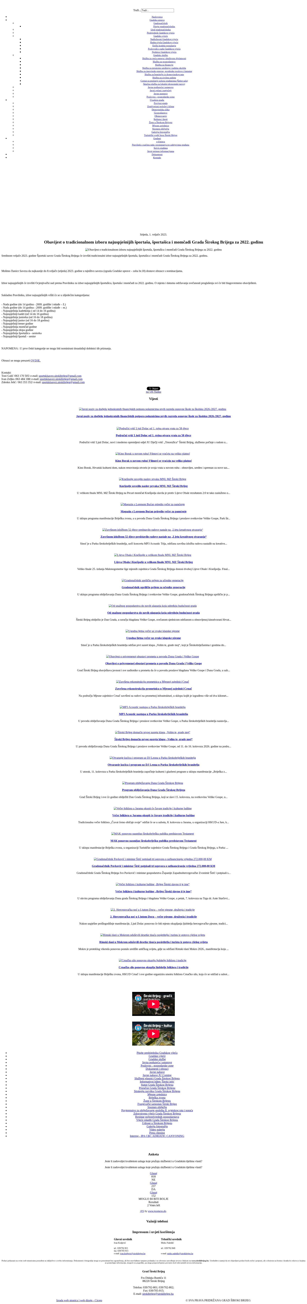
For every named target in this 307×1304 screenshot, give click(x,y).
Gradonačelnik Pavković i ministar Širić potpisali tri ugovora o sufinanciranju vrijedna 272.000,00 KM (153, 865)
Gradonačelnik (161, 23)
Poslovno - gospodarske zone (161, 96)
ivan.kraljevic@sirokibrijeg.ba (132, 1253)
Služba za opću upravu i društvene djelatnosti (164, 58)
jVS (142, 1211)
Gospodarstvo (160, 112)
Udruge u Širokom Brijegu (157, 1123)
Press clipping (157, 1132)
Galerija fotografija (161, 132)
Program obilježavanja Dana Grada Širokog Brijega (153, 789)
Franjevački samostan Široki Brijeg (157, 1103)
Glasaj (153, 1173)
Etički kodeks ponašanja (164, 45)
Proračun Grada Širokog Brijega (157, 1087)
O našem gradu (157, 100)
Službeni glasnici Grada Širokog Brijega (157, 1078)
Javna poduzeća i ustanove (161, 87)
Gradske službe (160, 55)
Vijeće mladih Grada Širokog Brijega (157, 1119)
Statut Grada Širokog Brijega (157, 1084)
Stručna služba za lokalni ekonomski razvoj (164, 84)
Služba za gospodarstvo (164, 61)
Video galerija (157, 1129)
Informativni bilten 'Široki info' (157, 1081)
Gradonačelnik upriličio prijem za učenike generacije (153, 587)
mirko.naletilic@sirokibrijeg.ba (180, 1253)
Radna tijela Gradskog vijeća (164, 42)
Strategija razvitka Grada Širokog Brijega (157, 1091)
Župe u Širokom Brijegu (160, 122)
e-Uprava (160, 141)
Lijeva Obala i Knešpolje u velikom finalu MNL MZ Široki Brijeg (153, 562)
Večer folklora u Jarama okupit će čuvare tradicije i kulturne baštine (153, 815)
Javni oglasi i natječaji (160, 90)
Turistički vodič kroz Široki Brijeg (160, 135)
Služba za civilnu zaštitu (164, 77)
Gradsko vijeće (161, 36)
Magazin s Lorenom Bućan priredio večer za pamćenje (154, 511)
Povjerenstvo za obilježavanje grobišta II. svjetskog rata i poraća (157, 1110)
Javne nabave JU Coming (157, 1075)
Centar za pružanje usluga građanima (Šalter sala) (164, 80)
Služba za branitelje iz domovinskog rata (164, 74)
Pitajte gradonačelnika (164, 26)
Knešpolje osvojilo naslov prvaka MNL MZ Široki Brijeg (153, 486)
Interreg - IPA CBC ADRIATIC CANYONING (157, 1135)
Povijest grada (161, 103)
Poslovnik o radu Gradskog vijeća (164, 48)
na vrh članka (153, 391)
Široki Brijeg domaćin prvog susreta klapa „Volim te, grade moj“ (153, 739)
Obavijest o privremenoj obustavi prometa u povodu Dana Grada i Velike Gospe (153, 663)
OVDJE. (36, 360)
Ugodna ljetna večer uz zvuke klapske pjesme (153, 637)
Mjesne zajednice (160, 125)
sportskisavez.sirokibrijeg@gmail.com (60, 375)
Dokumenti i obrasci (157, 1068)
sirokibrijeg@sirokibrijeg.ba (158, 1293)
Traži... (137, 10)
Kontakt (157, 157)
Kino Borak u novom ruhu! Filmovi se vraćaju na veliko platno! (153, 460)
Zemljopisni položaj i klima (160, 106)
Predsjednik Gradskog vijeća (160, 32)
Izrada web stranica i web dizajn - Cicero (79, 1300)
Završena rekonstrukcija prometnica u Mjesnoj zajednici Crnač (153, 688)
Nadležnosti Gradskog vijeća (164, 39)
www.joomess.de (157, 1211)
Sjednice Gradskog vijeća (164, 52)
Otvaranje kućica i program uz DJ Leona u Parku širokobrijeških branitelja (153, 764)
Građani (157, 138)
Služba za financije (164, 64)
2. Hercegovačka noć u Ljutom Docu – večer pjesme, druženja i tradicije (153, 916)
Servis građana (161, 148)
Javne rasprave (161, 93)
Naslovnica (157, 16)
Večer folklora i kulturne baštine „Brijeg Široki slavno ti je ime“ (153, 891)
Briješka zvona (157, 1097)
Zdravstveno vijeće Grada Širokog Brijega (157, 1113)
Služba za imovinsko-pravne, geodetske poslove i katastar (164, 71)
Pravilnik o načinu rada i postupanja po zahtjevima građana (160, 144)
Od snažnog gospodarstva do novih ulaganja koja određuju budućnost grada (153, 612)
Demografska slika (160, 109)
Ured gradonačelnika (161, 29)
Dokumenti (157, 154)
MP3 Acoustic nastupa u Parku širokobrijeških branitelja (153, 714)
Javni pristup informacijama (160, 151)
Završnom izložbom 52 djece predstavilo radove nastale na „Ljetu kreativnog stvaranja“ (154, 536)
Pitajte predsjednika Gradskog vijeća (157, 1052)
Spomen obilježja (160, 128)
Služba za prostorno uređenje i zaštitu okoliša (164, 68)
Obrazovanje (161, 116)
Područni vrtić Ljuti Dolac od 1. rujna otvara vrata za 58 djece (153, 435)
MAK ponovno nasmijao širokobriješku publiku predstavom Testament (153, 840)
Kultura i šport (161, 119)
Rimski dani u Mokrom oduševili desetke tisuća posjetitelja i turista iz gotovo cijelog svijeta (153, 942)
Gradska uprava (157, 20)
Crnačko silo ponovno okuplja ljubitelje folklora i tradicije (153, 967)
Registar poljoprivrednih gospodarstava (157, 1116)
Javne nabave (157, 1071)
